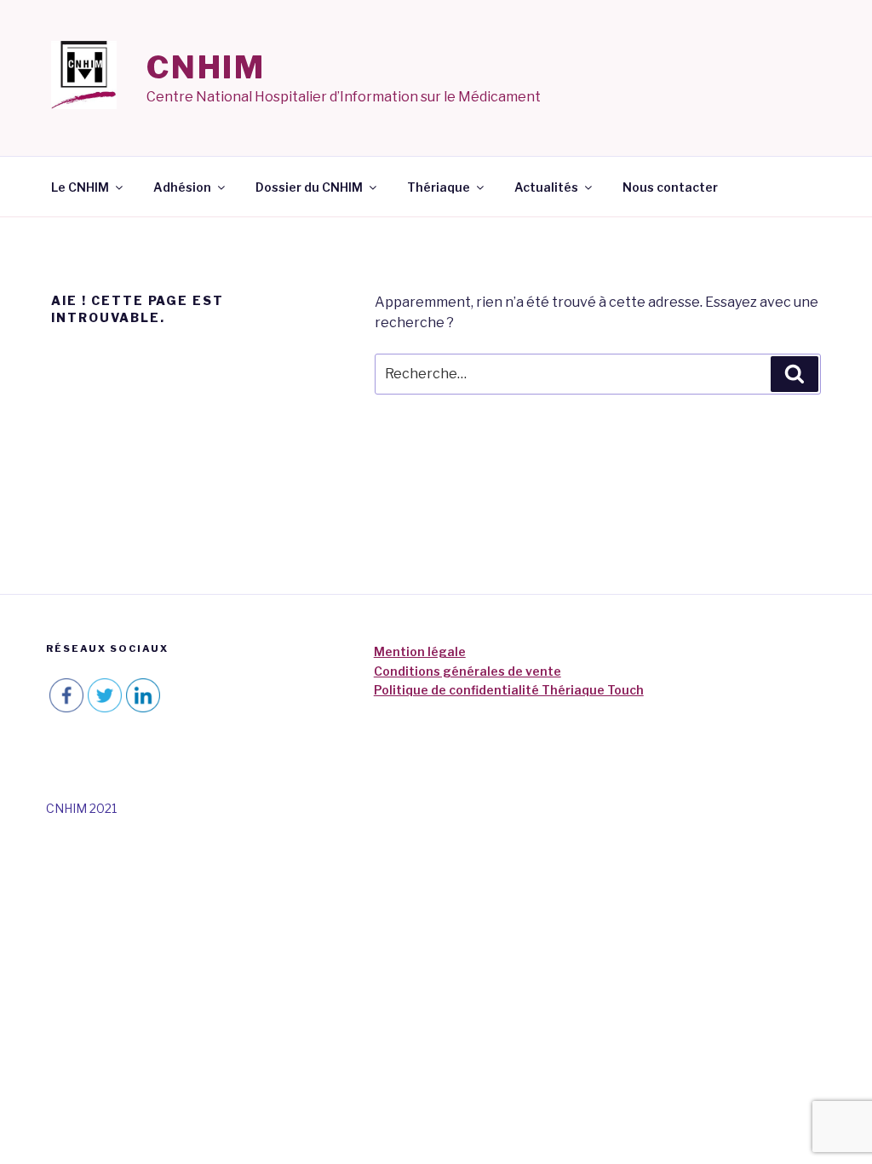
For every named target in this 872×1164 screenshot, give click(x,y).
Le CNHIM (80, 187)
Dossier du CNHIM (309, 187)
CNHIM (206, 67)
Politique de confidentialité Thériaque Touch (509, 690)
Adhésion (182, 187)
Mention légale (420, 651)
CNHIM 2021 (81, 808)
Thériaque (438, 187)
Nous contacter (670, 187)
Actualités (546, 187)
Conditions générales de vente (467, 671)
